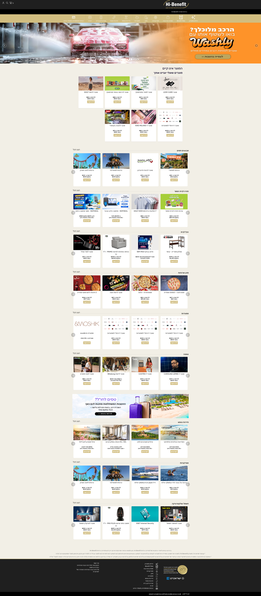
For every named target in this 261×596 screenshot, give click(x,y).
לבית (90, 21)
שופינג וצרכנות (168, 21)
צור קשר (96, 563)
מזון (146, 21)
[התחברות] (3, 3)
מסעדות (137, 21)
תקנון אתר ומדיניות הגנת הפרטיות (88, 565)
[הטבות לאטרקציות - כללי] (130, 43)
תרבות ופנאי (114, 21)
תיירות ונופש (126, 21)
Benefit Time (181, 21)
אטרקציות (155, 21)
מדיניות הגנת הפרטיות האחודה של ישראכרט (87, 571)
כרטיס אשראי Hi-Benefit (179, 12)
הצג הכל (76, 149)
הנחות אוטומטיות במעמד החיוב (73, 21)
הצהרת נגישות (94, 567)
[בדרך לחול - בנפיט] (130, 406)
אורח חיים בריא (101, 21)
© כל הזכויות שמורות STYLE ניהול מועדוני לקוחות (165, 594)
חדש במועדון (193, 21)
